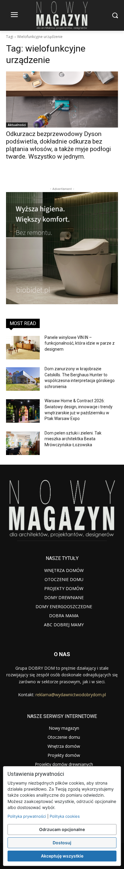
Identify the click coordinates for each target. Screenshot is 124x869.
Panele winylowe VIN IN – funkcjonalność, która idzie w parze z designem (80, 343)
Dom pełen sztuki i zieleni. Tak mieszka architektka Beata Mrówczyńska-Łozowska (73, 439)
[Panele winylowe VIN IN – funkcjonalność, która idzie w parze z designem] (23, 347)
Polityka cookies (65, 816)
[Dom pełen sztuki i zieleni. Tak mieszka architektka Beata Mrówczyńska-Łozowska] (23, 443)
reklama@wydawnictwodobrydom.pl (71, 694)
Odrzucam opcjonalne (62, 829)
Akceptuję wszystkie (62, 855)
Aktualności (17, 125)
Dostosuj (62, 842)
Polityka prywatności (27, 816)
